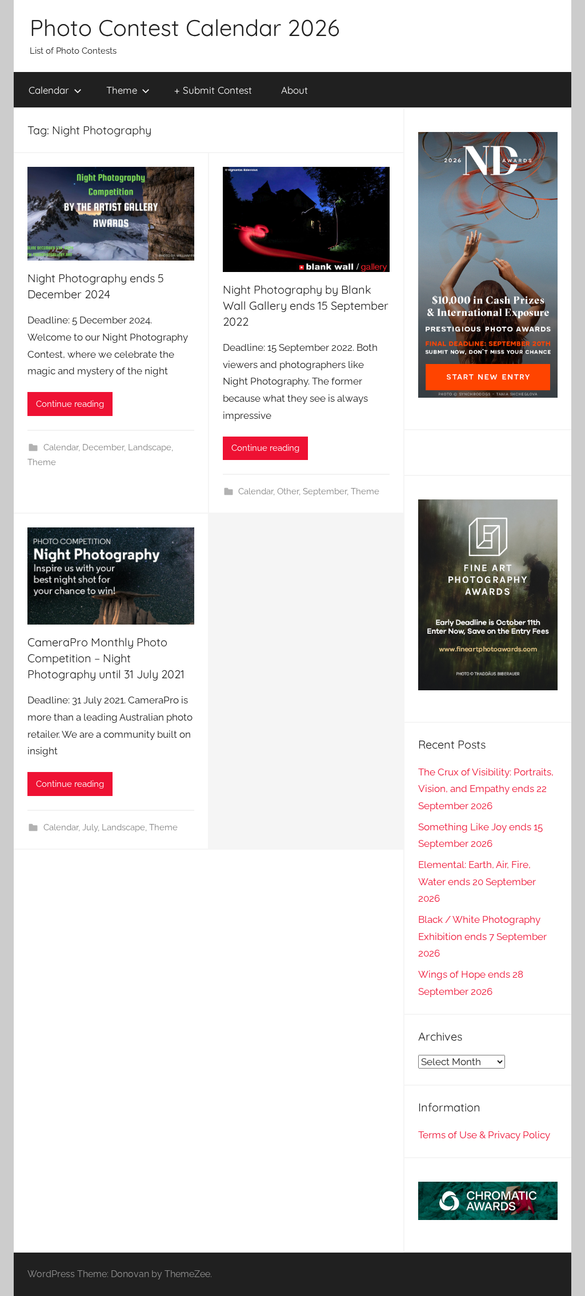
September (325, 491)
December (103, 447)
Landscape (149, 447)
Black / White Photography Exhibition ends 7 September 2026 (482, 936)
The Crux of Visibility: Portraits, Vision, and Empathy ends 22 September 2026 (486, 789)
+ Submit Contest (213, 90)
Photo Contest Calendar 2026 (184, 27)
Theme (121, 90)
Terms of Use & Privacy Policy (484, 1135)
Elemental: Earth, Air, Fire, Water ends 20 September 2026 (477, 882)
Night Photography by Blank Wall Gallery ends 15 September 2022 (305, 305)
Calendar (49, 90)
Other (288, 491)
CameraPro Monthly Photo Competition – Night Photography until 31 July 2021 (106, 658)
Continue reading (70, 404)
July (90, 827)
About (294, 90)
